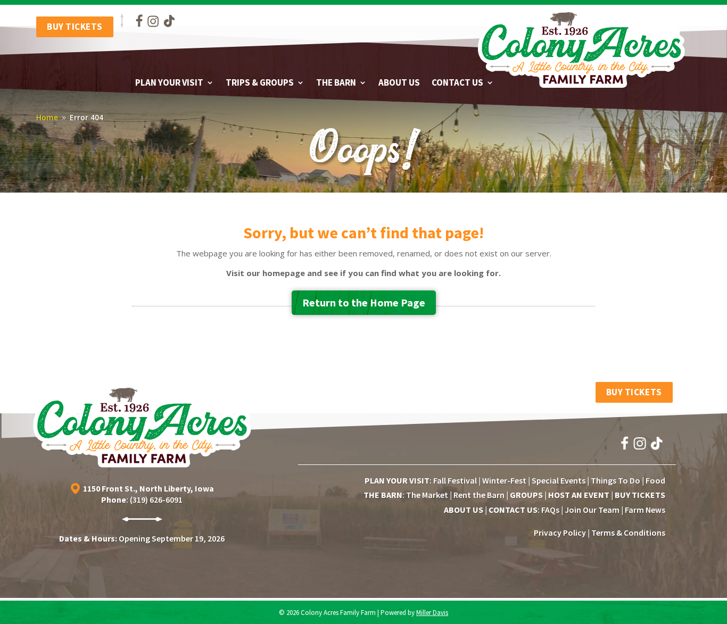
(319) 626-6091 (156, 499)
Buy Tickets (75, 26)
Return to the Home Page (363, 302)
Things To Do (615, 480)
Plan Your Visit (169, 83)
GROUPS (526, 494)
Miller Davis (432, 612)
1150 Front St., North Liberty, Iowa (148, 487)
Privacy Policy (560, 532)
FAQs (550, 509)
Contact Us (457, 83)
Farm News (645, 509)
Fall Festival (455, 480)
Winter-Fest (504, 480)
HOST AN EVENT (578, 494)
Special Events (558, 480)
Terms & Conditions (628, 532)
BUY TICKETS (640, 494)
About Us (399, 83)
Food (655, 480)
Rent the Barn (479, 494)
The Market (427, 494)
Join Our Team (592, 509)
